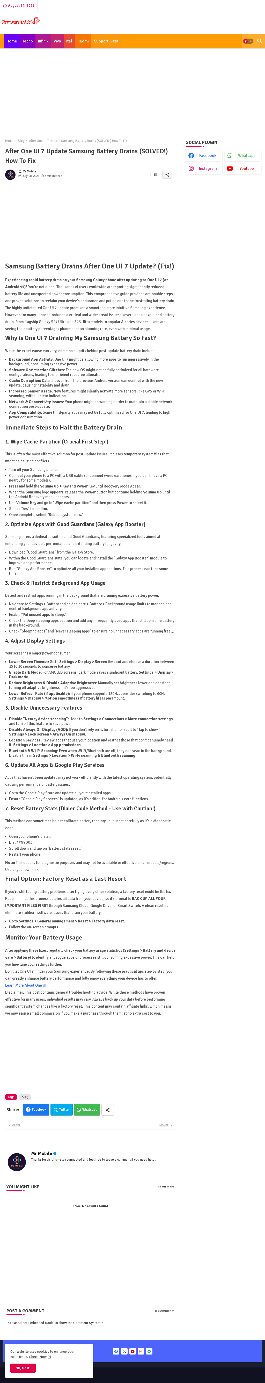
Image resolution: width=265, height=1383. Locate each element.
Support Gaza (106, 41)
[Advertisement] (132, 90)
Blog (21, 141)
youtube (247, 168)
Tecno (27, 41)
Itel (69, 41)
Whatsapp (89, 1110)
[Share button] (107, 1110)
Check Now (38, 1357)
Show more (166, 1187)
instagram (208, 168)
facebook (207, 155)
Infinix (43, 41)
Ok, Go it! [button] (23, 1368)
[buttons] (116, 1351)
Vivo (57, 41)
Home (11, 41)
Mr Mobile (41, 1153)
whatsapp (246, 155)
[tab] (12, 41)
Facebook (39, 1110)
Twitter (64, 1110)
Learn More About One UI (25, 985)
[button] (248, 41)
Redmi (83, 41)
